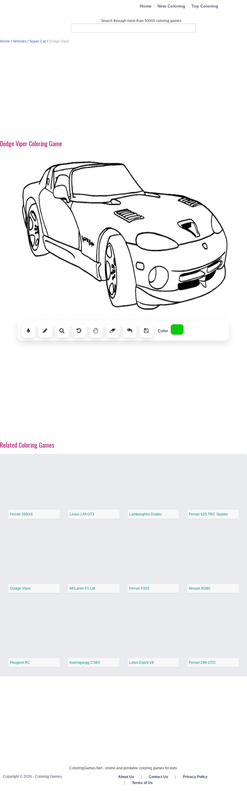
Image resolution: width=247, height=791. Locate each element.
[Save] (147, 331)
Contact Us (158, 777)
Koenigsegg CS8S (85, 662)
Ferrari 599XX (21, 514)
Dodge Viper (20, 588)
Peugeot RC (20, 662)
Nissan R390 (199, 588)
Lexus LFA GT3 (82, 514)
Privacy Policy (195, 777)
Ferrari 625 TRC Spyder (208, 514)
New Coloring (171, 6)
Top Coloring (204, 6)
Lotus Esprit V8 (141, 662)
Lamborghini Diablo (145, 514)
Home (146, 6)
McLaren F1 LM (82, 588)
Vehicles (20, 41)
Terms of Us (142, 783)
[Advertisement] (123, 92)
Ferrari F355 (139, 588)
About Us (126, 777)
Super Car (37, 41)
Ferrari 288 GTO (202, 662)
